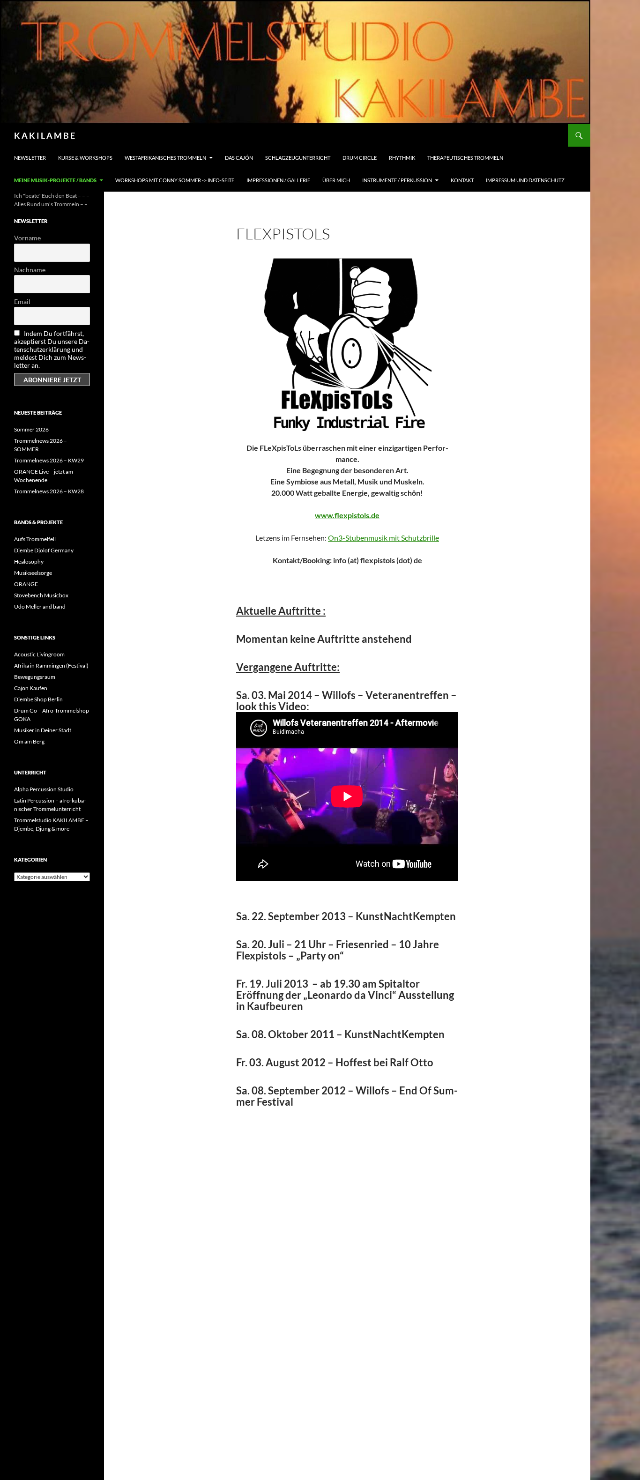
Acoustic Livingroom (39, 654)
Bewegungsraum (34, 676)
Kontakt (462, 180)
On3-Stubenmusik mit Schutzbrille (383, 537)
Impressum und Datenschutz (525, 180)
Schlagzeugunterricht (297, 158)
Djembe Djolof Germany (44, 550)
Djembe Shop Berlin (38, 699)
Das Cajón (239, 158)
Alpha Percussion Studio (44, 789)
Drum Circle (359, 158)
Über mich (336, 180)
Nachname (29, 270)
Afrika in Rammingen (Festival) (51, 665)
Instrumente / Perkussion (397, 180)
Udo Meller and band (40, 606)
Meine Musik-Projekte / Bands (55, 180)
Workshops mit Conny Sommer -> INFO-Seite (174, 180)
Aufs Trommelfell (35, 539)
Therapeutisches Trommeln (465, 158)
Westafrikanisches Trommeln (165, 158)
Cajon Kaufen (30, 688)
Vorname (27, 238)
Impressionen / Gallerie (278, 180)
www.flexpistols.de (347, 515)
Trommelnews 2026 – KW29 (49, 460)
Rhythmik (402, 158)
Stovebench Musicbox (41, 595)
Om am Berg (29, 741)
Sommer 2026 (31, 429)
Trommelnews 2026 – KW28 (49, 491)
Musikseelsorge (33, 572)
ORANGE (26, 584)
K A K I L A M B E (44, 135)
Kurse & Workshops (85, 158)
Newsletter (30, 158)
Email (22, 301)
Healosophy (29, 561)
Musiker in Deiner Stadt (42, 730)
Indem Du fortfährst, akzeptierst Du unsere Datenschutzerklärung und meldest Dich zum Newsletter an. (51, 349)
